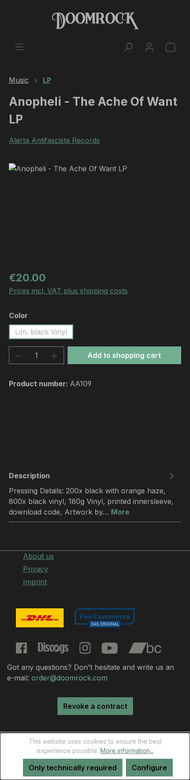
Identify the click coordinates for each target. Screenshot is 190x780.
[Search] (128, 46)
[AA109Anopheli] (95, 213)
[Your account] (149, 46)
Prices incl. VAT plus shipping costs (68, 290)
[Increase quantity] (55, 355)
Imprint (35, 581)
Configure (149, 767)
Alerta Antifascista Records (54, 140)
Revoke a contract (95, 706)
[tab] (93, 493)
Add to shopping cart (124, 355)
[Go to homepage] (95, 21)
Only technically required (73, 767)
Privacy (35, 569)
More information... (127, 750)
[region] (95, 213)
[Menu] (19, 46)
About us (38, 556)
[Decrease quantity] (18, 355)
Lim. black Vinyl (41, 331)
